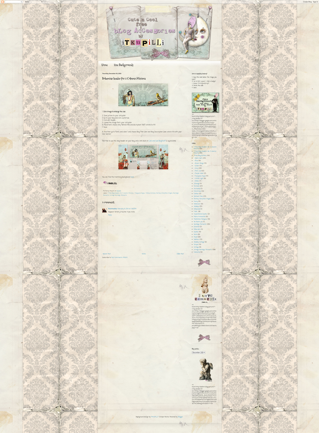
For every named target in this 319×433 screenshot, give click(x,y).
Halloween (197, 204)
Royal (195, 237)
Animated (197, 189)
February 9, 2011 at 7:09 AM (127, 209)
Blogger (180, 417)
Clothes (196, 194)
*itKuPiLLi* (155, 417)
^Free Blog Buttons (200, 156)
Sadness (196, 239)
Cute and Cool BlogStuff (157, 141)
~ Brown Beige (199, 163)
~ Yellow (147, 193)
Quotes (196, 232)
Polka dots (197, 229)
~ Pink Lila (197, 171)
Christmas (197, 191)
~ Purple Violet (198, 173)
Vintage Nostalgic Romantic (118, 195)
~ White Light (198, 178)
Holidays (196, 206)
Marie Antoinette (199, 217)
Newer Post (107, 254)
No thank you (198, 222)
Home (104, 65)
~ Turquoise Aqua (139, 193)
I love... (196, 211)
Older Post (180, 254)
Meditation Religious (200, 219)
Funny (196, 201)
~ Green (196, 166)
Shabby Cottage (199, 242)
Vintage (196, 247)
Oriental (196, 227)
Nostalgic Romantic (200, 224)
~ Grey (196, 168)
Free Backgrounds (123, 65)
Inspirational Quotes (200, 214)
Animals (153, 193)
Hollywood (197, 209)
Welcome (197, 252)
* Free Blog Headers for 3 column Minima (120, 193)
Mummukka (112, 209)
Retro (196, 234)
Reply (110, 215)
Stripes (196, 244)
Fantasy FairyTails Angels (164, 193)
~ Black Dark (198, 158)
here (132, 177)
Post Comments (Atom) (119, 257)
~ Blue (196, 161)
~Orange (196, 184)
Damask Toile (198, 196)
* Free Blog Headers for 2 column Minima (205, 148)
